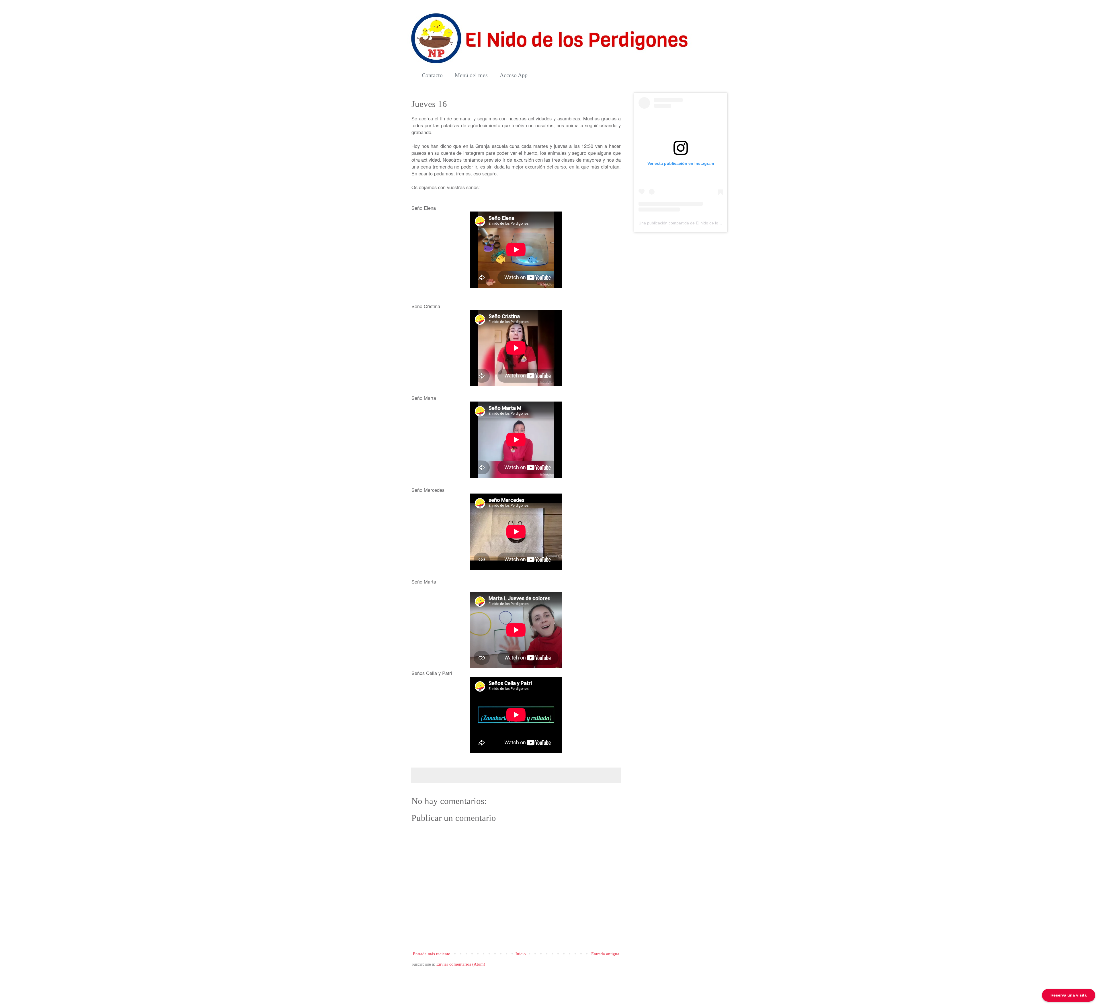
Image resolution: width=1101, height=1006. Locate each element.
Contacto (432, 75)
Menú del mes (471, 75)
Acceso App (514, 75)
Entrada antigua (605, 954)
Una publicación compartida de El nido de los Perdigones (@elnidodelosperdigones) (715, 223)
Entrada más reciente (431, 954)
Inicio (521, 954)
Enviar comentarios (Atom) (460, 964)
